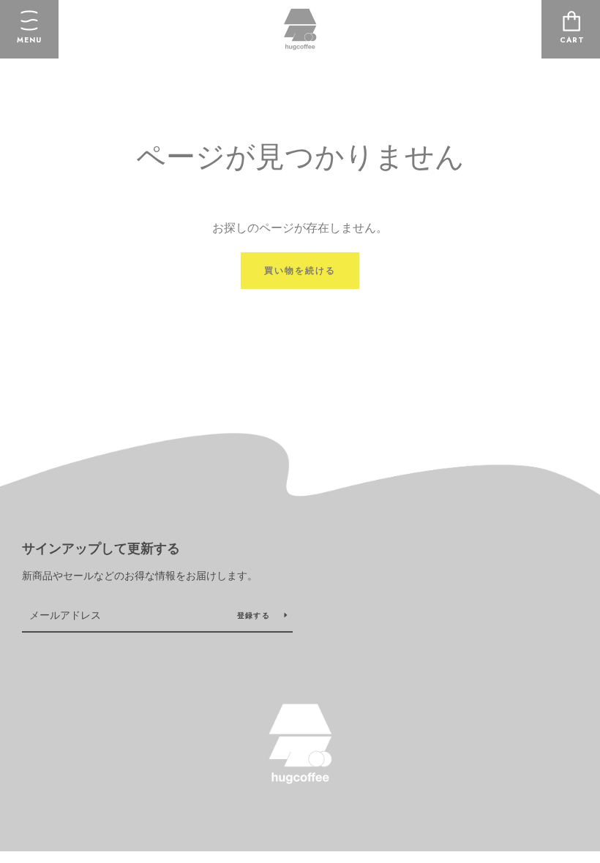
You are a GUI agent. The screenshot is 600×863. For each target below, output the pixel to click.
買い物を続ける (300, 270)
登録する (255, 615)
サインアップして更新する (101, 548)
